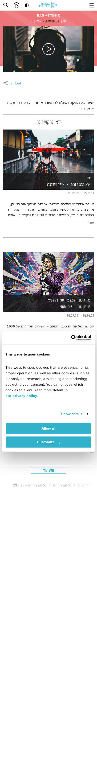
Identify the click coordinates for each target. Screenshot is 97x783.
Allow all (48, 428)
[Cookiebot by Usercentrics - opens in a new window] (71, 338)
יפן (89, 178)
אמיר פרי (36, 21)
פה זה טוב (84, 307)
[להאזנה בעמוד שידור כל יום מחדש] (48, 49)
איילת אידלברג (55, 185)
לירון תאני (65, 307)
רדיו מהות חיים (48, 5)
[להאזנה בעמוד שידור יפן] (48, 151)
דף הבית (84, 485)
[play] (16, 5)
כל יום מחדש (52, 21)
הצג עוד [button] (48, 470)
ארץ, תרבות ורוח (81, 185)
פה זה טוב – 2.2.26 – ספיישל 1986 (69, 300)
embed (16, 83)
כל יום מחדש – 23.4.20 (48, 15)
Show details (71, 414)
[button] (91, 5)
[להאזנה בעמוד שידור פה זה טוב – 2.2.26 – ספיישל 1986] (48, 274)
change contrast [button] (27, 5)
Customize (46, 442)
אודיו (91, 223)
